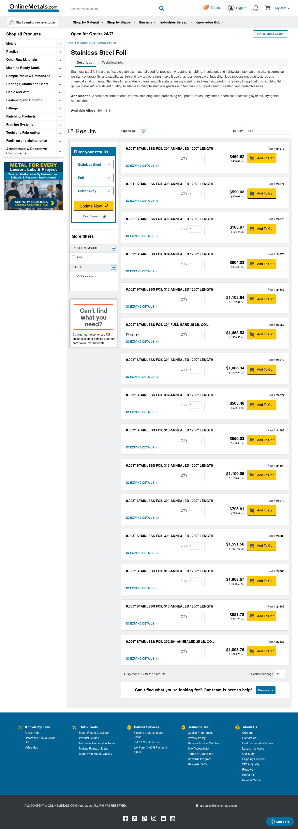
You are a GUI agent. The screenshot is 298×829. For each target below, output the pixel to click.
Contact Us (249, 738)
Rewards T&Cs (197, 764)
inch (79, 257)
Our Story (248, 754)
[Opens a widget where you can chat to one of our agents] (280, 822)
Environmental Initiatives (257, 743)
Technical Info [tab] (112, 62)
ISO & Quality (250, 764)
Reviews (247, 769)
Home (70, 42)
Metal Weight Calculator (94, 733)
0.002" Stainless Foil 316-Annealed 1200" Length (169, 289)
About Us (250, 727)
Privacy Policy (197, 738)
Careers (247, 733)
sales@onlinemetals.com (221, 805)
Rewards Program (199, 759)
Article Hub (32, 733)
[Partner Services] (129, 728)
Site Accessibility (198, 748)
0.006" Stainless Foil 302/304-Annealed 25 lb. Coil (170, 641)
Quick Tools (88, 727)
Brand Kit (248, 775)
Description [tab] (85, 62)
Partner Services (147, 727)
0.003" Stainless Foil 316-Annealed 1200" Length (169, 430)
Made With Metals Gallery (95, 754)
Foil (77, 42)
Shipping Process (253, 759)
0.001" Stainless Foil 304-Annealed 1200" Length (169, 148)
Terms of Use (198, 727)
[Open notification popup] (256, 8)
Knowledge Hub (37, 727)
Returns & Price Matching (204, 743)
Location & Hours (253, 748)
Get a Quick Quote (270, 33)
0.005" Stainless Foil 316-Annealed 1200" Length (169, 571)
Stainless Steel (88, 42)
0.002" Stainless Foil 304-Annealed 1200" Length (169, 218)
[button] (277, 7)
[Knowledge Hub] (20, 728)
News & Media (251, 780)
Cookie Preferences (200, 733)
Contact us (265, 690)
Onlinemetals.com (87, 276)
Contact (78, 334)
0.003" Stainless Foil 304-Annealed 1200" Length (169, 359)
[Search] (162, 8)
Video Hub (31, 747)
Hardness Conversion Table (97, 743)
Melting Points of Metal (93, 748)
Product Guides (89, 738)
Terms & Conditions (200, 754)
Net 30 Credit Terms (147, 742)
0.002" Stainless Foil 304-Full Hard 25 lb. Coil (167, 324)
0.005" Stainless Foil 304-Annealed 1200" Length (169, 500)
